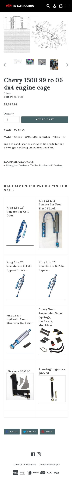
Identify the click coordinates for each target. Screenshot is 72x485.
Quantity (9, 113)
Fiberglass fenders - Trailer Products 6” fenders (34, 165)
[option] (18, 61)
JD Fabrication (28, 464)
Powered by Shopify (50, 464)
